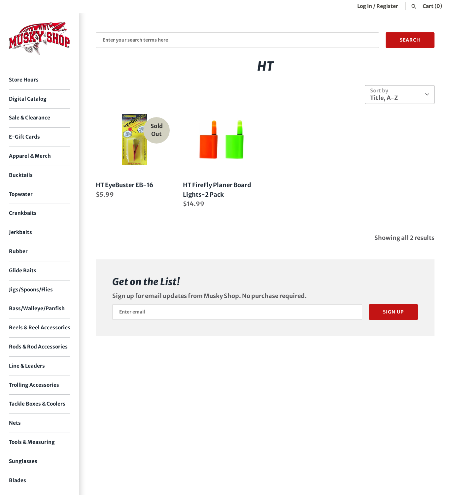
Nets (15, 423)
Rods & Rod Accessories (38, 347)
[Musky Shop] (39, 38)
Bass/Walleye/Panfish (37, 308)
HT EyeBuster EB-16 (125, 185)
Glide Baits (22, 270)
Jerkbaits (20, 232)
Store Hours (24, 80)
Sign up (393, 312)
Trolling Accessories (34, 385)
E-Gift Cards (24, 137)
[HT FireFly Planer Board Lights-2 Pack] (221, 139)
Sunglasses (23, 461)
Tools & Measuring (32, 442)
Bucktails (21, 175)
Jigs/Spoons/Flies (31, 289)
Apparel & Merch (30, 156)
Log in (364, 6)
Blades (17, 480)
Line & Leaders (27, 366)
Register (387, 6)
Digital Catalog (28, 99)
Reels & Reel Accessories (39, 327)
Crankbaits (23, 213)
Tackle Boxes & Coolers (37, 404)
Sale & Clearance (29, 118)
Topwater (21, 194)
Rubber (18, 251)
